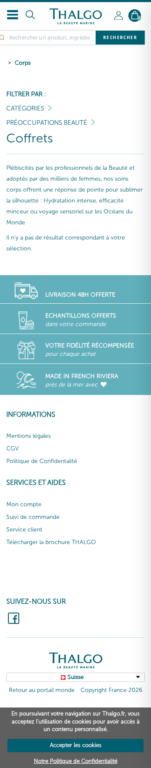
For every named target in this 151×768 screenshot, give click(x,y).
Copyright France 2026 (111, 690)
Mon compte (24, 504)
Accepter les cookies (76, 745)
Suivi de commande (33, 517)
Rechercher (120, 37)
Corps (23, 62)
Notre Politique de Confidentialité (75, 761)
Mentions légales (28, 435)
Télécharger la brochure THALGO (51, 542)
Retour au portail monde (42, 690)
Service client (24, 529)
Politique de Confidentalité (41, 461)
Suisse (76, 677)
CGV (12, 448)
